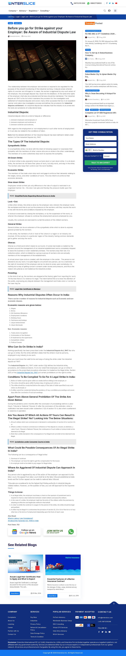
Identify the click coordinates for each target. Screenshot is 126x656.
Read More (15, 593)
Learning (11, 17)
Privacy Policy (35, 624)
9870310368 (79, 3)
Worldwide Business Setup (62, 621)
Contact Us (12, 634)
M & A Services (58, 634)
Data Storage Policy (37, 633)
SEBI (87, 109)
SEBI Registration (105, 109)
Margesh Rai (90, 37)
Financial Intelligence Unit (93, 31)
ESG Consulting (58, 624)
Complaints (12, 617)
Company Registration (92, 71)
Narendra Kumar (14, 36)
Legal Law (24, 17)
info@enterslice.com (105, 618)
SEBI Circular (94, 109)
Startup (88, 49)
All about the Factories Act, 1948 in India (23, 521)
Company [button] (12, 11)
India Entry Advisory (60, 631)
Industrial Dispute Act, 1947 (27, 373)
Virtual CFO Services (60, 627)
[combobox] (88, 150)
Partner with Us (13, 631)
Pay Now (33, 617)
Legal (17, 17)
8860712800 (96, 3)
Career (10, 627)
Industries (33, 621)
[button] (105, 11)
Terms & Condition (37, 637)
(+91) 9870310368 (104, 621)
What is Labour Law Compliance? (20, 518)
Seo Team (90, 59)
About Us (11, 621)
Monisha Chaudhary (93, 99)
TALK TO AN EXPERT (100, 163)
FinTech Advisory (59, 617)
